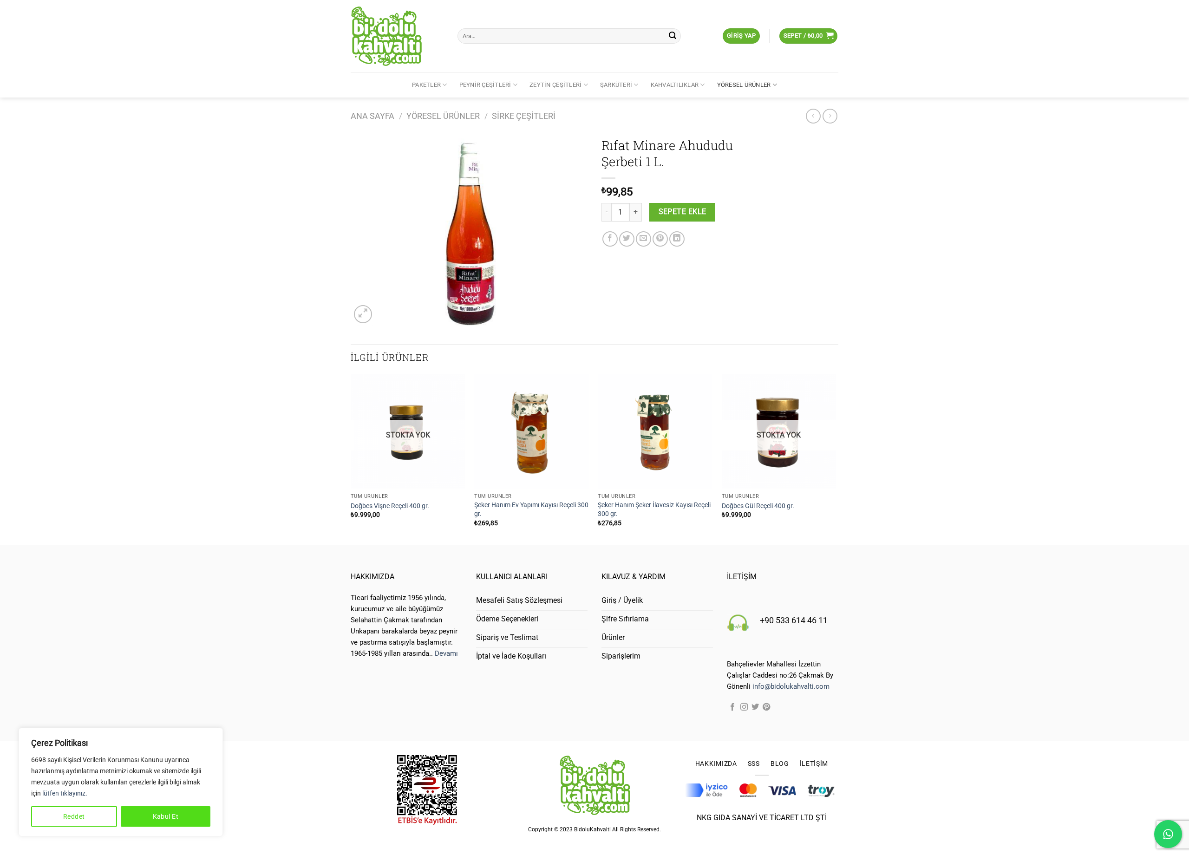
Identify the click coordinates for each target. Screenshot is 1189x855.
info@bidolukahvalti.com (791, 686)
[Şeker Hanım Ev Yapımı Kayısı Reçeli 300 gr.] (531, 431)
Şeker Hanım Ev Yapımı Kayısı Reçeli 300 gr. (531, 509)
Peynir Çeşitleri (485, 84)
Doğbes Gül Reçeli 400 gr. (758, 506)
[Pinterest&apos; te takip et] (766, 707)
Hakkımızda (716, 763)
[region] (121, 782)
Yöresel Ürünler (744, 84)
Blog (780, 763)
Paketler (426, 84)
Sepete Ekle (682, 212)
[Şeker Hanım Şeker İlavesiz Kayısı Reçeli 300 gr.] (655, 431)
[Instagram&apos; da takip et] (744, 707)
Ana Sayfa (372, 116)
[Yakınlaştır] (363, 314)
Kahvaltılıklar (675, 84)
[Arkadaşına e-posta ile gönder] (643, 239)
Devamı (446, 653)
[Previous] (351, 458)
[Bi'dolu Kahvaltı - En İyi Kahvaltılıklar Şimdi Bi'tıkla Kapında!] (397, 36)
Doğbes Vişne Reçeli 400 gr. (390, 506)
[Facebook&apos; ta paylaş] (610, 239)
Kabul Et (165, 816)
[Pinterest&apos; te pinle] (660, 239)
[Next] (836, 458)
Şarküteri (616, 84)
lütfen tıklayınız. (64, 793)
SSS (754, 763)
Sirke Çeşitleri (523, 116)
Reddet (74, 816)
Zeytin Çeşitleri (555, 84)
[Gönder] (672, 36)
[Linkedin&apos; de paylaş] (677, 239)
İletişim (814, 763)
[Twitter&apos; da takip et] (755, 707)
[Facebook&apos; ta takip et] (732, 707)
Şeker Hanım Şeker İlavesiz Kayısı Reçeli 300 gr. (654, 509)
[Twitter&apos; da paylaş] (626, 239)
